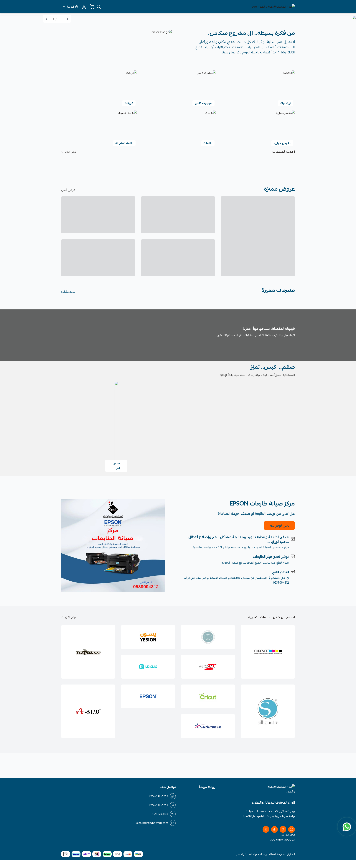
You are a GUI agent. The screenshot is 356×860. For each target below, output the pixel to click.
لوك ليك (285, 103)
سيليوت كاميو (203, 103)
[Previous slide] (67, 19)
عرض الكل (71, 152)
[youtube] (266, 829)
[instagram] (291, 829)
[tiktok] (274, 829)
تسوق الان (116, 466)
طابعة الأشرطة (124, 143)
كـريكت (128, 103)
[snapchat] (283, 829)
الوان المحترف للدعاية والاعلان (252, 854)
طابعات (207, 143)
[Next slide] (46, 19)
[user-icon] (84, 6)
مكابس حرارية (282, 143)
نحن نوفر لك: (279, 525)
